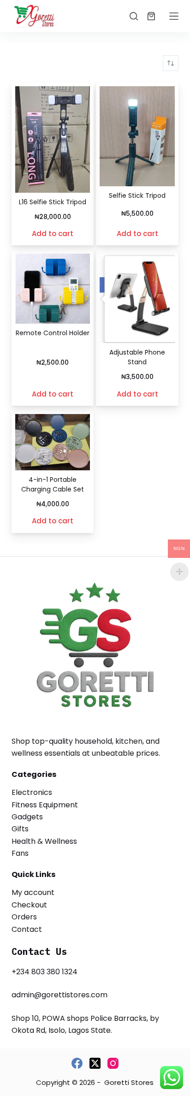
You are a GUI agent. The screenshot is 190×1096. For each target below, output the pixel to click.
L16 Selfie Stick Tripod (52, 202)
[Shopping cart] (151, 16)
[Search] (134, 16)
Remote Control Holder (52, 333)
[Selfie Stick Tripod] (137, 136)
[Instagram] (113, 1063)
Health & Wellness (44, 841)
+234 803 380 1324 (44, 971)
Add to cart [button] (52, 233)
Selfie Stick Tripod (137, 195)
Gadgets (27, 817)
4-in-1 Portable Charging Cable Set (52, 484)
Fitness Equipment (45, 805)
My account (33, 892)
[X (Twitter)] (95, 1063)
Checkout (29, 905)
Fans (20, 853)
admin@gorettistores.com (59, 994)
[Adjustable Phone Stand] (137, 298)
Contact (27, 929)
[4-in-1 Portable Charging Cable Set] (52, 442)
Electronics (32, 792)
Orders (24, 917)
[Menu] (173, 16)
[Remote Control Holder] (52, 288)
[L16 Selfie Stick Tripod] (52, 139)
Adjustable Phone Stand (137, 357)
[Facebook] (77, 1063)
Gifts (20, 828)
